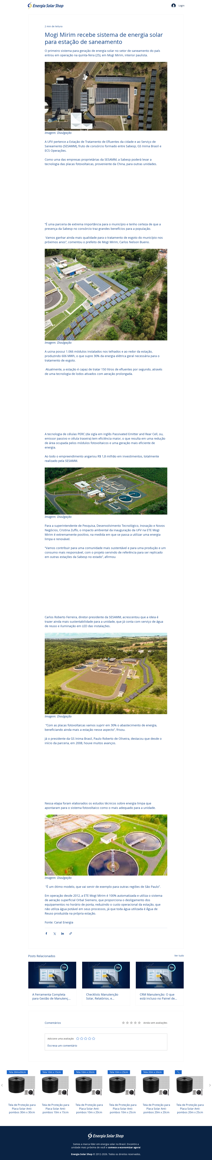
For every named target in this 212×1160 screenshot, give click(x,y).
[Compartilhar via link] (70, 933)
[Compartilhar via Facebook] (46, 933)
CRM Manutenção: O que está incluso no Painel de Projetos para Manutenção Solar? (158, 996)
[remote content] (106, 194)
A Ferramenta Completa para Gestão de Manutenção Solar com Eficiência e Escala (52, 996)
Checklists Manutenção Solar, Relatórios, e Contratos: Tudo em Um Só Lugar (105, 996)
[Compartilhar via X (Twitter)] (54, 933)
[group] (106, 1096)
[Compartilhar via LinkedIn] (62, 933)
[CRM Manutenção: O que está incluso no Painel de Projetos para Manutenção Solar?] (160, 975)
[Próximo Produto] (210, 1085)
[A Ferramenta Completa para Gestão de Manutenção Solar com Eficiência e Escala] (52, 975)
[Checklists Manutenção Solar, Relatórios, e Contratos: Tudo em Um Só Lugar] (106, 975)
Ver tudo (179, 955)
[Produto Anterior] (2, 1085)
